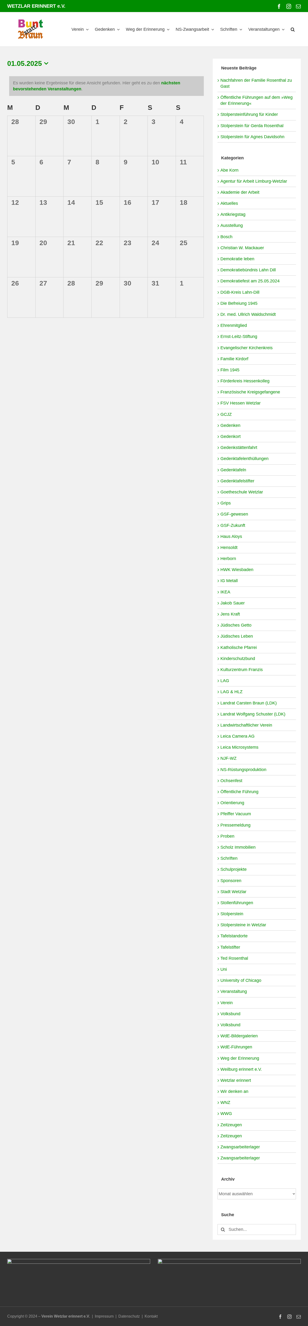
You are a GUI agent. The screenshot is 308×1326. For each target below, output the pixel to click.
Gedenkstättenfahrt (238, 447)
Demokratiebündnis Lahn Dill (248, 270)
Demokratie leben (237, 258)
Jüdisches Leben (236, 636)
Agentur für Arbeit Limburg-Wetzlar (253, 181)
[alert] (106, 86)
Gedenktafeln (233, 469)
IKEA (225, 592)
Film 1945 (229, 369)
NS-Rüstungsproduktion (243, 769)
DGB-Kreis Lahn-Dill (239, 292)
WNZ (225, 1102)
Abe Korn (229, 170)
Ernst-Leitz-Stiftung (238, 336)
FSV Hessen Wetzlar (240, 403)
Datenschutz (129, 1316)
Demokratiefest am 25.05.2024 (250, 281)
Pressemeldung (235, 825)
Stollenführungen (236, 902)
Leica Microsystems (239, 747)
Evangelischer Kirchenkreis (246, 347)
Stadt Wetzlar (233, 891)
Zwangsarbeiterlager (240, 1147)
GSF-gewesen (234, 514)
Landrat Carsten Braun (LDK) (248, 703)
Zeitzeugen (231, 1124)
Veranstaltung (233, 991)
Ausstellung (231, 225)
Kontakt (151, 1316)
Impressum (104, 1316)
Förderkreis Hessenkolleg (245, 381)
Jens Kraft (230, 614)
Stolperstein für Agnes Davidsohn (252, 136)
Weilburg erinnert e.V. (241, 1069)
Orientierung (232, 802)
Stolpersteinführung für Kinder (249, 114)
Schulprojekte (233, 869)
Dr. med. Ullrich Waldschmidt (248, 314)
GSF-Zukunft (232, 525)
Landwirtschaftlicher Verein (246, 725)
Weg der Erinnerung (239, 1058)
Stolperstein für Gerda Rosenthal (251, 125)
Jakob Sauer (232, 603)
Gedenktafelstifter (237, 481)
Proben (227, 836)
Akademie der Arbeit (239, 192)
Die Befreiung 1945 (238, 303)
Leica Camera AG (237, 736)
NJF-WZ (228, 758)
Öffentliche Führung (239, 791)
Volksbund (230, 1013)
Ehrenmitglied (233, 325)
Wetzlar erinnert (235, 1080)
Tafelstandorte (234, 936)
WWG (226, 1113)
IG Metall (229, 580)
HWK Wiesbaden (236, 569)
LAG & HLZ (231, 691)
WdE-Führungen (236, 1047)
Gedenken (230, 425)
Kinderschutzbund (237, 658)
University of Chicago (240, 980)
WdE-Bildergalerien (239, 1035)
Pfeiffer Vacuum (235, 813)
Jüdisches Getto (235, 625)
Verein (226, 1002)
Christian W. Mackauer (242, 247)
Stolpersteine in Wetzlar (243, 924)
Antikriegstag (232, 214)
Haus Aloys (231, 536)
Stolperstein (231, 913)
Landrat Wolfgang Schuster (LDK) (252, 714)
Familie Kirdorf (234, 358)
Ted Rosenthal (234, 958)
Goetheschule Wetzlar (241, 492)
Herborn (228, 558)
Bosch (226, 236)
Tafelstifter (230, 947)
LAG (224, 680)
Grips (225, 503)
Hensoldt (228, 547)
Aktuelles (229, 203)
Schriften (228, 858)
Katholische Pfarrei (238, 647)
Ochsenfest (231, 780)
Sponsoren (230, 880)
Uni (223, 969)
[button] (293, 29)
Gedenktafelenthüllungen (244, 458)
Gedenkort (230, 436)
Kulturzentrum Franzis (241, 669)
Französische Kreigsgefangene (250, 392)
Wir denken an (234, 1091)
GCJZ (226, 414)
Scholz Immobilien (238, 847)
